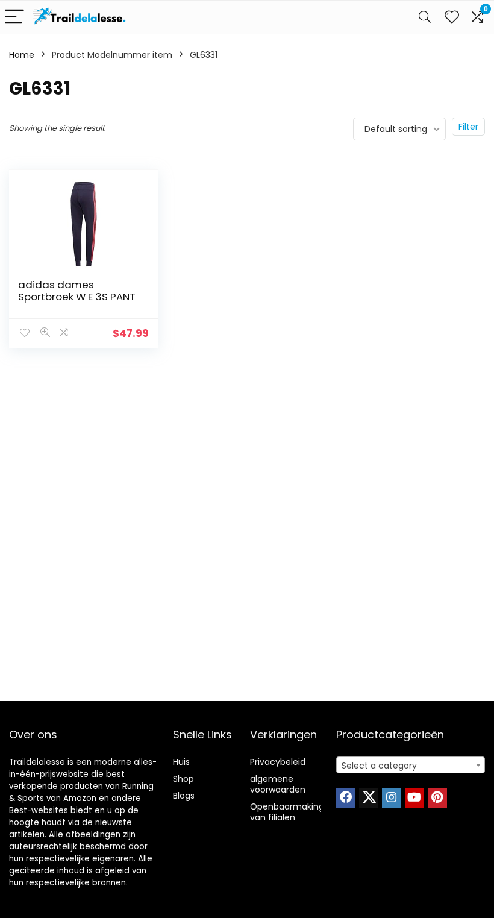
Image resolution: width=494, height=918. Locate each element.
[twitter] (368, 798)
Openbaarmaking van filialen (287, 811)
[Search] (424, 17)
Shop (183, 779)
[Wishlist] (452, 17)
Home (21, 55)
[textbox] (410, 765)
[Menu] (14, 17)
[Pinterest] (437, 798)
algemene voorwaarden (277, 784)
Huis (181, 762)
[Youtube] (414, 798)
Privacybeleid (277, 762)
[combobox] (410, 764)
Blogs (184, 796)
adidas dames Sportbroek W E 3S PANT (77, 290)
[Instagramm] (391, 798)
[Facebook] (345, 798)
